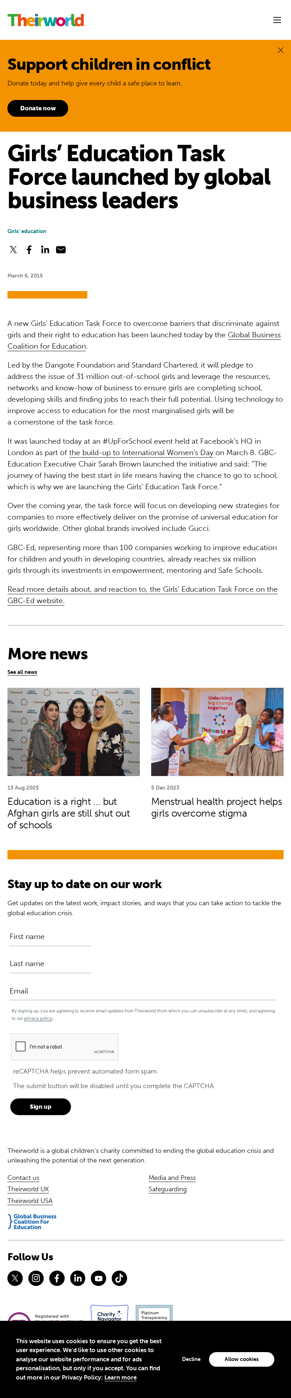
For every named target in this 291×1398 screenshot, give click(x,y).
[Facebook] (57, 1278)
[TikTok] (119, 1278)
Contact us (23, 1178)
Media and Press (172, 1178)
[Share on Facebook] (29, 250)
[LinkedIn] (78, 1278)
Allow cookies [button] (242, 1359)
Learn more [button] (120, 1377)
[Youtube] (98, 1278)
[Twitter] (15, 1278)
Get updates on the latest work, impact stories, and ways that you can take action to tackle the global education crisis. (144, 908)
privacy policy (38, 1018)
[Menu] (277, 20)
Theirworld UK (28, 1189)
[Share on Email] (61, 250)
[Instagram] (36, 1278)
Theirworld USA (30, 1201)
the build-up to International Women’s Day (141, 452)
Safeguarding (168, 1189)
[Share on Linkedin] (45, 250)
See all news (22, 672)
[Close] (280, 50)
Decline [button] (191, 1359)
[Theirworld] (45, 20)
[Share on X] (13, 250)
